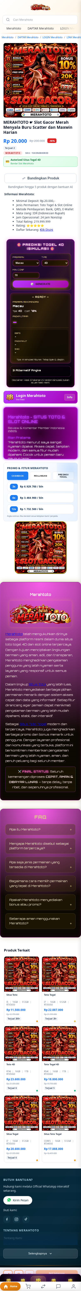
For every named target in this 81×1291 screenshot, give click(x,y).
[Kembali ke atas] (73, 1263)
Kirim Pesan (20, 1201)
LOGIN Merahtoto (53, 37)
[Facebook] (6, 1219)
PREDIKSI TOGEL (63, 476)
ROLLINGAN (40, 476)
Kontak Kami (12, 1245)
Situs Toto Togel (33, 724)
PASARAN (18, 257)
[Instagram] (16, 1219)
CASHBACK (18, 476)
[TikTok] (25, 1219)
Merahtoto (13, 28)
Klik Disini (46, 230)
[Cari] (8, 19)
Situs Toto (37, 684)
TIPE (44, 257)
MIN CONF (18, 270)
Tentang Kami (13, 1238)
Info (69, 397)
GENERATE (40, 284)
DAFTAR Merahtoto (41, 28)
